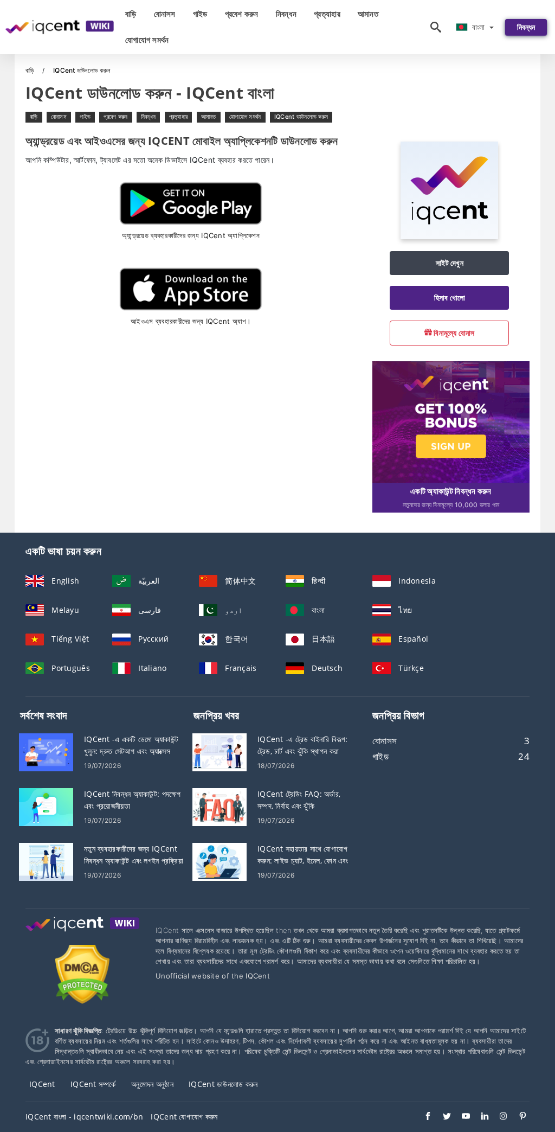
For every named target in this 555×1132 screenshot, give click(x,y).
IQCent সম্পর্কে (93, 1084)
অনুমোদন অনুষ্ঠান (152, 1084)
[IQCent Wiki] (82, 934)
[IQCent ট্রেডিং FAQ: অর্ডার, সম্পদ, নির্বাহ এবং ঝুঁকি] (219, 806)
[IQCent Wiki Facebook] (422, 1117)
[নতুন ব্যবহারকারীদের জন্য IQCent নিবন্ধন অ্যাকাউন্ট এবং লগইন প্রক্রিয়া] (46, 861)
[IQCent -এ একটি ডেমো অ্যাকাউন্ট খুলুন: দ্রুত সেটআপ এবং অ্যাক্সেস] (46, 751)
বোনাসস (165, 14)
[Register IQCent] (451, 421)
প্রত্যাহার (327, 14)
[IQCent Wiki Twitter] (441, 1117)
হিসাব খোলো (450, 297)
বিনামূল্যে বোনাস (453, 332)
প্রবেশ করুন (242, 14)
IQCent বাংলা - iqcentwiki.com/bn (84, 1116)
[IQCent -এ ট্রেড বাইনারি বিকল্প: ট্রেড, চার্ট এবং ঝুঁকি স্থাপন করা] (219, 751)
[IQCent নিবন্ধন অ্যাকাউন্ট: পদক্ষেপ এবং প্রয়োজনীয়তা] (46, 806)
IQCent (42, 1084)
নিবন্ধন (286, 14)
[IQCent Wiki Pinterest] (517, 1117)
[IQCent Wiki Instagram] (498, 1117)
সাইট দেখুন (449, 262)
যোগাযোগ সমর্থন (147, 40)
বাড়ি (131, 14)
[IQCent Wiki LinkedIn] (479, 1117)
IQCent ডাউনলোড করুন (301, 116)
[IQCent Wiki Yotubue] (460, 1117)
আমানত (368, 14)
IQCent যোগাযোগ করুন (184, 1116)
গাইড (200, 14)
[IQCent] (449, 236)
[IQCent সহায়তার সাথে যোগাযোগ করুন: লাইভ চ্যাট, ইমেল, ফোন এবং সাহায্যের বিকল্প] (219, 861)
